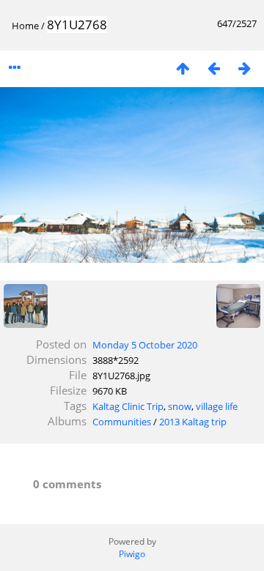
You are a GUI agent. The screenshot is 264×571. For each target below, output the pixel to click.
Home (25, 25)
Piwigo (132, 554)
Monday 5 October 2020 (144, 344)
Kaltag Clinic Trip (128, 406)
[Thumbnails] (182, 68)
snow (179, 406)
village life (217, 406)
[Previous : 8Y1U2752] (213, 68)
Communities (121, 421)
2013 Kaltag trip (193, 421)
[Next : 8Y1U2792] (244, 68)
